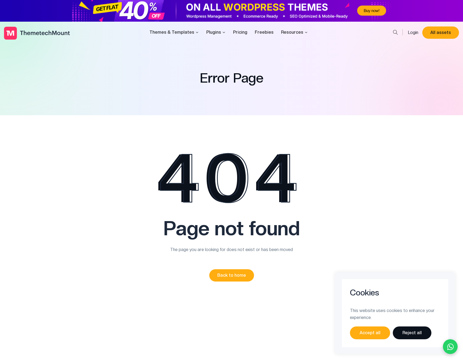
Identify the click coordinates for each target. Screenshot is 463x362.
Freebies (264, 32)
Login (413, 32)
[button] (231, 275)
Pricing (240, 32)
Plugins (213, 32)
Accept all (370, 332)
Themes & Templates (172, 32)
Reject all (412, 332)
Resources (292, 32)
